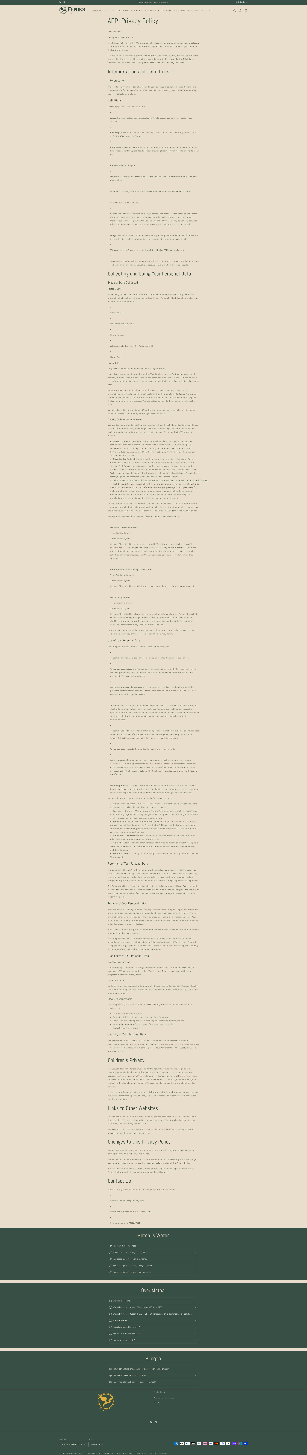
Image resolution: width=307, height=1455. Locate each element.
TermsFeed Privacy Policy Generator (167, 63)
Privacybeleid (108, 1453)
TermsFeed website (181, 511)
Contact (157, 1402)
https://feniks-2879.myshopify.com (167, 250)
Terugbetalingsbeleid (94, 1453)
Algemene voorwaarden (124, 1453)
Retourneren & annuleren (164, 1398)
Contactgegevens (141, 1453)
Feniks (67, 1453)
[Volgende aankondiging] (190, 2)
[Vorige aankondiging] (116, 2)
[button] (98, 10)
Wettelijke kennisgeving (158, 1453)
